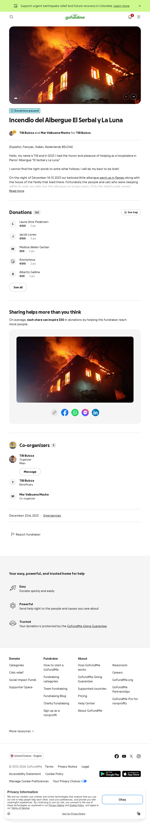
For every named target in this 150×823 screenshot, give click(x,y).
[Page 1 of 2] (15, 98)
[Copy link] (54, 412)
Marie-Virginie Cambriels (35, 221)
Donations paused (26, 110)
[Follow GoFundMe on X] (131, 756)
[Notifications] (130, 17)
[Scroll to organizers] (14, 132)
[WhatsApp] (75, 412)
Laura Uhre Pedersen (33, 234)
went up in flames (111, 177)
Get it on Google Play (110, 773)
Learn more (122, 6)
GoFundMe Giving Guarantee (87, 625)
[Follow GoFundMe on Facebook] (116, 756)
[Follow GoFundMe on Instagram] (138, 756)
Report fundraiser (28, 534)
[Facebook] (64, 412)
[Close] (140, 6)
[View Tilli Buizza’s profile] (12, 459)
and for (55, 132)
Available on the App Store (131, 773)
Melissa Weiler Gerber (34, 259)
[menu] (138, 17)
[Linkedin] (95, 412)
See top (133, 212)
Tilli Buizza (26, 455)
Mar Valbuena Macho (34, 494)
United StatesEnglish (28, 755)
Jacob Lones (27, 247)
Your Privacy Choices (66, 780)
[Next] (133, 97)
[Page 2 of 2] (19, 98)
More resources (20, 730)
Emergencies (52, 515)
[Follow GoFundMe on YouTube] (124, 756)
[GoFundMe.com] (75, 17)
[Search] (11, 17)
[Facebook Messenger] (85, 412)
